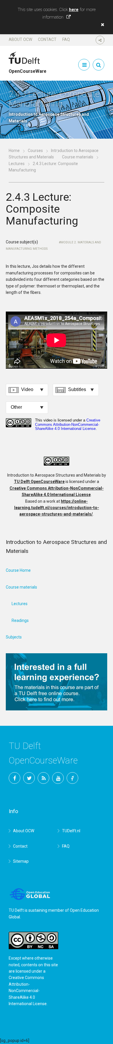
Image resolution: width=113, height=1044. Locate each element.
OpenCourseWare (27, 68)
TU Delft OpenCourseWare (39, 481)
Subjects (14, 637)
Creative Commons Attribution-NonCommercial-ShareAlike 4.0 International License (28, 990)
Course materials (77, 157)
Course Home (18, 570)
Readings (20, 620)
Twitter (29, 778)
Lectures (17, 163)
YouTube (58, 778)
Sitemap (21, 861)
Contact (47, 39)
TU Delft (72, 778)
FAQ (66, 39)
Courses (35, 150)
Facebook (14, 778)
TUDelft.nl (71, 830)
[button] (101, 24)
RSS (43, 778)
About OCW (20, 39)
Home (14, 150)
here (74, 9)
